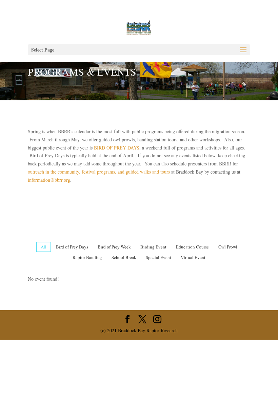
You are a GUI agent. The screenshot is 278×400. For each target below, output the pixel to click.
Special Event (158, 257)
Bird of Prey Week (114, 247)
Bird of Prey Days (72, 247)
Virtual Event (193, 257)
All (43, 247)
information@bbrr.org (49, 180)
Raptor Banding (87, 257)
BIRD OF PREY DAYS (116, 147)
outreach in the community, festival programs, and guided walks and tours (99, 171)
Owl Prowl (227, 247)
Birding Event (153, 247)
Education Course (192, 247)
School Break (124, 257)
